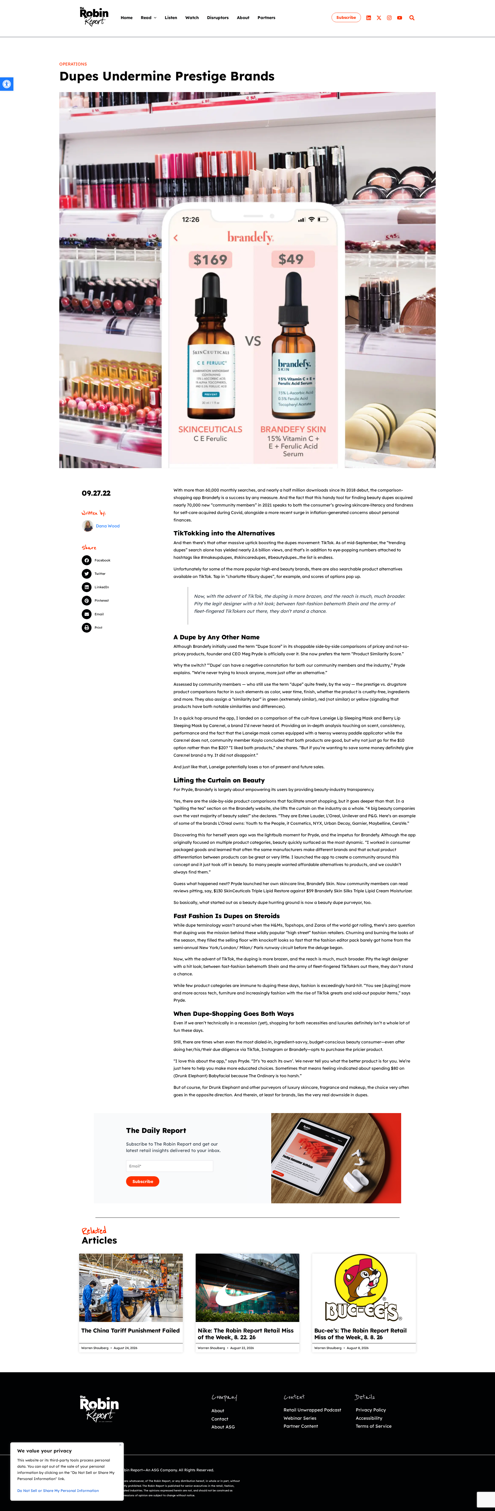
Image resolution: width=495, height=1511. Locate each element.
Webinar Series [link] (300, 1418)
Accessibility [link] (369, 1418)
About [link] (217, 1410)
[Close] (120, 1445)
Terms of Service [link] (374, 1426)
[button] (153, 17)
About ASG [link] (223, 1427)
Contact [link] (219, 1419)
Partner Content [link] (301, 1426)
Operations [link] (73, 64)
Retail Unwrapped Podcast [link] (312, 1409)
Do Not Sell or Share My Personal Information (58, 1490)
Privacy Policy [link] (371, 1409)
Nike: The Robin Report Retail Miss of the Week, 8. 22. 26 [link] (245, 1334)
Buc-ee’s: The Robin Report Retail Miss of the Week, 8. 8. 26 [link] (360, 1334)
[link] (6, 84)
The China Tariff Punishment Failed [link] (130, 1330)
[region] (67, 1471)
